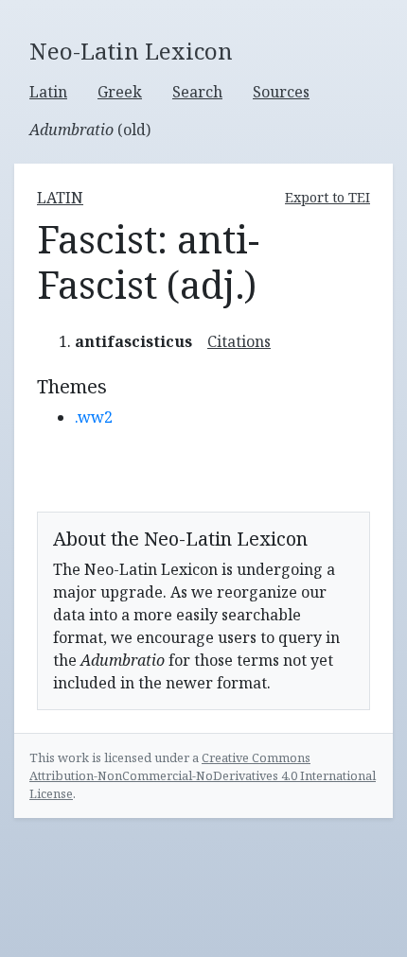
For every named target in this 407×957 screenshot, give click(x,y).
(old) (89, 129)
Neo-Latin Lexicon (131, 51)
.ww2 (94, 417)
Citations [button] (239, 341)
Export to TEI (327, 197)
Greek (119, 91)
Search (197, 91)
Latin (48, 91)
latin (60, 197)
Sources (281, 91)
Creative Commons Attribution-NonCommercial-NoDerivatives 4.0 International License (202, 775)
